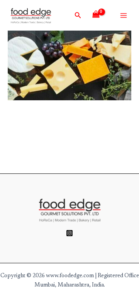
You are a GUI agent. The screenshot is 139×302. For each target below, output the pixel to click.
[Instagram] (69, 233)
